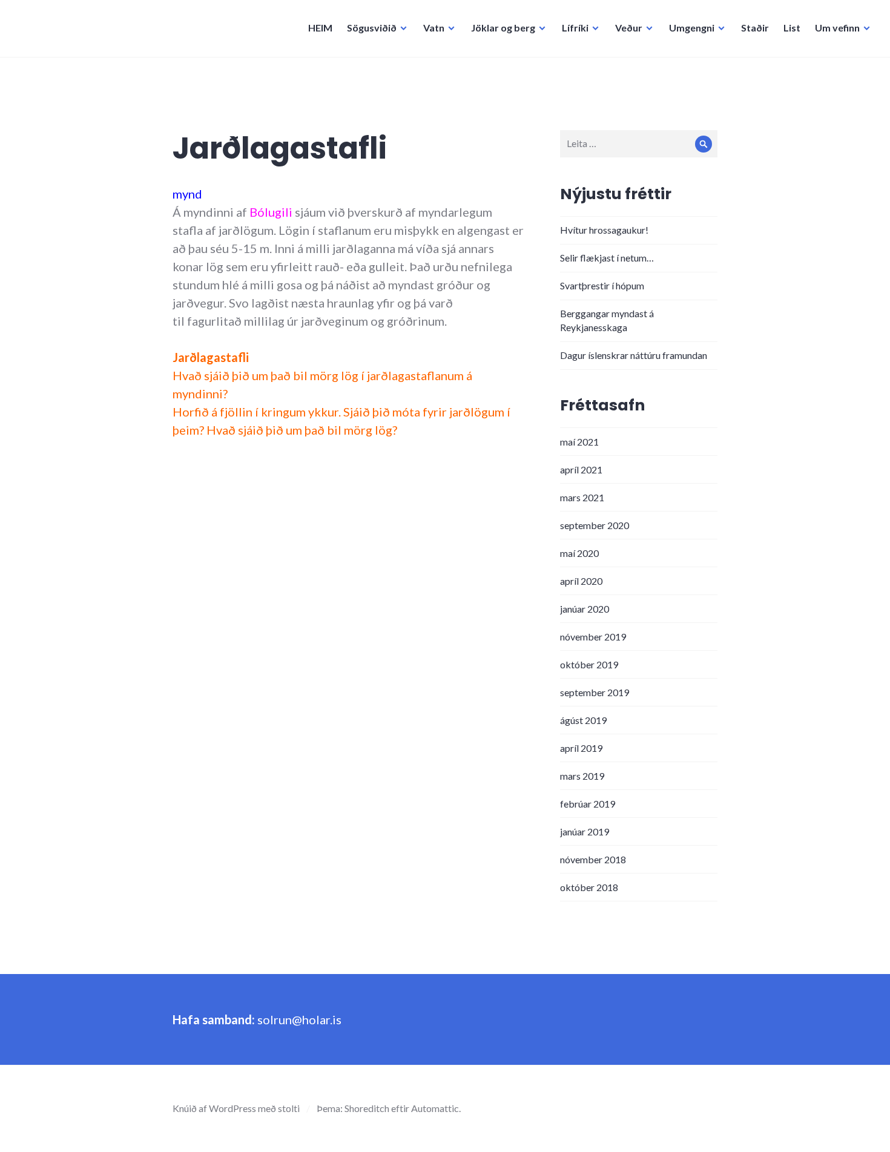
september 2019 (594, 692)
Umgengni (691, 27)
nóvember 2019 (593, 636)
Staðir (755, 27)
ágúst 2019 (583, 720)
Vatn (433, 27)
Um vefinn (837, 27)
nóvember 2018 (593, 859)
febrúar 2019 (587, 803)
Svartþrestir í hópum (602, 285)
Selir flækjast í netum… (607, 257)
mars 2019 (582, 776)
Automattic (435, 1108)
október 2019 (589, 664)
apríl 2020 (581, 581)
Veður (628, 27)
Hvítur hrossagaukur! (604, 229)
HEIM (320, 27)
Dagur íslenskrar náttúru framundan (633, 355)
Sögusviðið (372, 27)
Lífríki (575, 27)
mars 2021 (582, 497)
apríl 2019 (581, 748)
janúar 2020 (584, 608)
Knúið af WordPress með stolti (236, 1108)
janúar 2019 (584, 831)
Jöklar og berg (503, 27)
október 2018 (589, 887)
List (791, 27)
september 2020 (594, 525)
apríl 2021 (581, 469)
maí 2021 (579, 441)
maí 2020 (579, 553)
